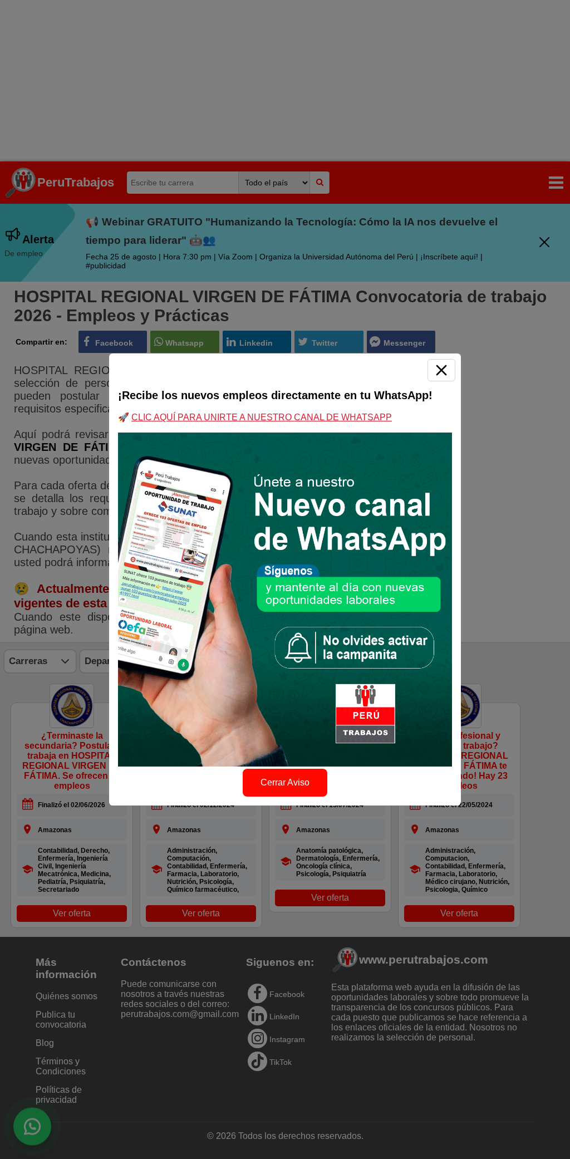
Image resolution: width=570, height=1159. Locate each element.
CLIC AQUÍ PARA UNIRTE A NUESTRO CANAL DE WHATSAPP (261, 417)
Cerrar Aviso (285, 782)
